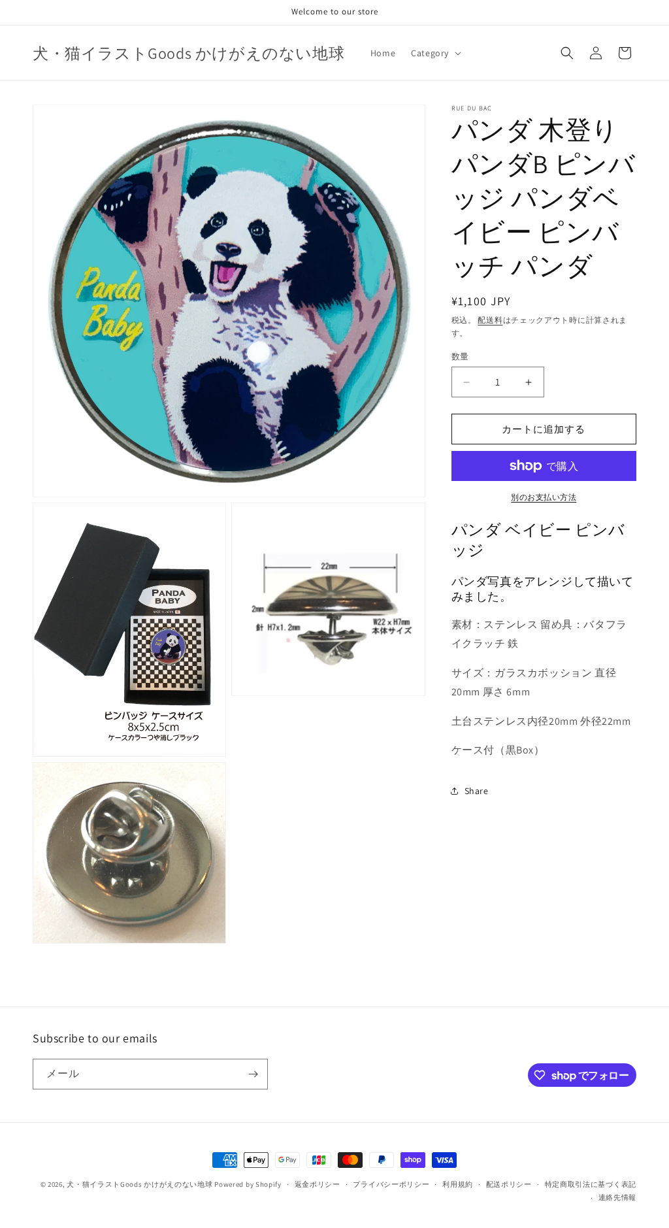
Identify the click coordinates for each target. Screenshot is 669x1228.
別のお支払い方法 (543, 497)
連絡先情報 (617, 1197)
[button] (434, 53)
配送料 (490, 320)
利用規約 (457, 1184)
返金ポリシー (317, 1184)
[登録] (252, 1074)
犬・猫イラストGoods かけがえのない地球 (139, 1184)
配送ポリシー (509, 1184)
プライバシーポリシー (391, 1184)
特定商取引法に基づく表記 (590, 1184)
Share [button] (477, 791)
